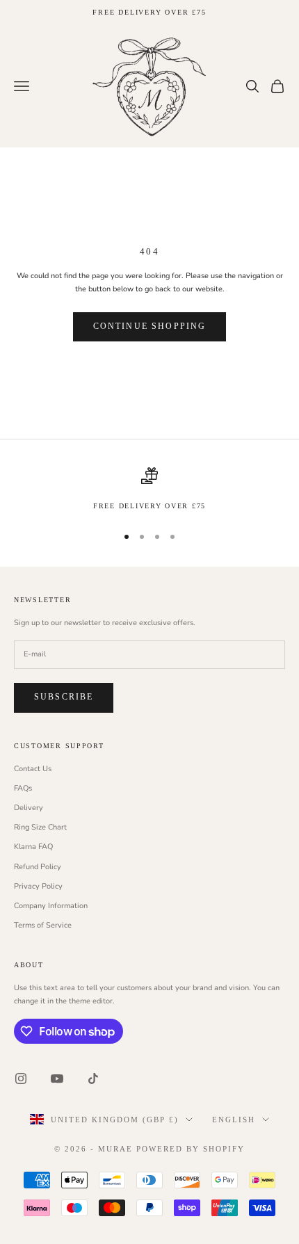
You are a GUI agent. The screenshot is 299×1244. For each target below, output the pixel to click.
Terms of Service (43, 925)
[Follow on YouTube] (57, 1078)
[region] (149, 489)
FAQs (23, 788)
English (233, 1119)
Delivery (28, 807)
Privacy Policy (38, 886)
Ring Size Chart (40, 827)
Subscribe (63, 697)
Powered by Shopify (190, 1149)
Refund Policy (37, 867)
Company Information (51, 905)
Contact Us (32, 769)
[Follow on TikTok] (93, 1078)
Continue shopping (150, 326)
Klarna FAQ (33, 846)
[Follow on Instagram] (21, 1078)
